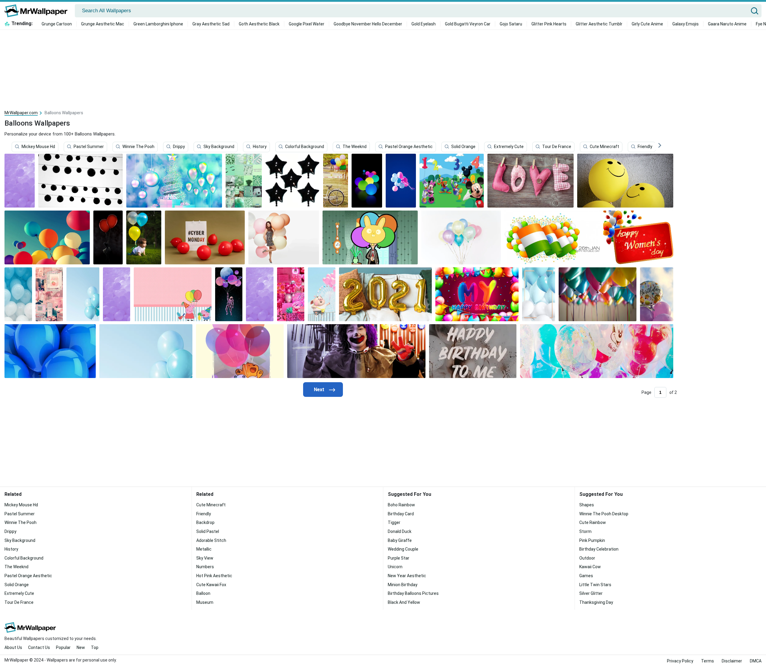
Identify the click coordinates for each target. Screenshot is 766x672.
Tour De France (556, 146)
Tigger (394, 522)
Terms (707, 661)
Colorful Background (304, 146)
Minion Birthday (402, 584)
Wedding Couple (403, 549)
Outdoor (587, 558)
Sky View (204, 558)
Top (94, 647)
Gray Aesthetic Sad (211, 24)
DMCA (756, 661)
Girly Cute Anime (647, 24)
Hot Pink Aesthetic (214, 575)
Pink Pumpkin (592, 540)
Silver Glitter (591, 593)
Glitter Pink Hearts (548, 24)
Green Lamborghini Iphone (158, 24)
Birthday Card (401, 513)
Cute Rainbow (592, 522)
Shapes (586, 504)
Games (586, 575)
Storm (585, 531)
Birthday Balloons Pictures (413, 593)
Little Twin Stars (595, 584)
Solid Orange (463, 146)
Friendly (645, 146)
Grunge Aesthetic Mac (102, 24)
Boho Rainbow (401, 504)
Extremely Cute (509, 146)
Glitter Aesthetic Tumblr (599, 24)
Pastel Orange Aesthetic (409, 146)
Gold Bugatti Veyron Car (467, 24)
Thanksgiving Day (596, 602)
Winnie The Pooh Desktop (603, 513)
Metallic (204, 549)
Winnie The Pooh (138, 146)
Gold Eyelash (423, 24)
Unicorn (395, 566)
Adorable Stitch (211, 540)
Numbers (205, 566)
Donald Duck (399, 531)
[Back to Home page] (38, 10)
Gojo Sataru (511, 24)
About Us (13, 647)
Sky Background (218, 146)
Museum (204, 602)
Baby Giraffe (400, 540)
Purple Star (398, 558)
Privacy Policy (680, 661)
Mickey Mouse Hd (38, 146)
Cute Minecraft (604, 146)
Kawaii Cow (590, 566)
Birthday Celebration (598, 549)
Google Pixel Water (306, 24)
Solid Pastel (207, 531)
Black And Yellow (404, 602)
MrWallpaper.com (21, 112)
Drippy (179, 146)
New (81, 647)
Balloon (203, 593)
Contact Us (39, 647)
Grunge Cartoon (57, 24)
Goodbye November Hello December (368, 24)
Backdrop (205, 522)
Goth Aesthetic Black (259, 24)
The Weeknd (355, 146)
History (260, 146)
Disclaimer (732, 661)
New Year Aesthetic (407, 575)
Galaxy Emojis (685, 24)
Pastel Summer (89, 146)
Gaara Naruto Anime (727, 24)
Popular (63, 647)
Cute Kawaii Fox (211, 584)
